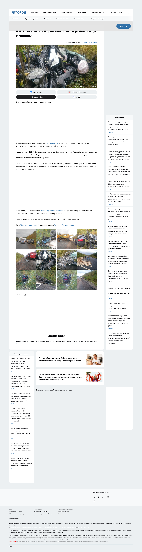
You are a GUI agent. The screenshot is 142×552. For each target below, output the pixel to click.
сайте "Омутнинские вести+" (52, 210)
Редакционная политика (40, 511)
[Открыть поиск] (127, 12)
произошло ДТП (52, 143)
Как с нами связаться (63, 511)
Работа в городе (79, 19)
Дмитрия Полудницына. (64, 225)
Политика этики (38, 509)
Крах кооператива (31, 19)
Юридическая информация (65, 509)
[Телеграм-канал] (103, 497)
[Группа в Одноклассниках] (98, 497)
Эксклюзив (16, 19)
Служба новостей (89, 42)
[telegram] (25, 295)
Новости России (49, 12)
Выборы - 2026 (116, 12)
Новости (34, 12)
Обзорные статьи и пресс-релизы (18, 514)
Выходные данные (14, 518)
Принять (123, 26)
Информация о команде (15, 511)
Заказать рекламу (98, 12)
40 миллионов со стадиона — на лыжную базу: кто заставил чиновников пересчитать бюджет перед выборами (56, 342)
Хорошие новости (62, 19)
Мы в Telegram (67, 12)
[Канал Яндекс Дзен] (36, 97)
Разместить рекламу (63, 514)
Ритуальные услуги (97, 19)
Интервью (47, 19)
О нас (10, 509)
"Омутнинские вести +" (29, 225)
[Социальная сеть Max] (77, 97)
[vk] (19, 295)
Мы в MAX (82, 12)
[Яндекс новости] (77, 92)
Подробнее (60, 532)
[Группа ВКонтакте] (36, 92)
